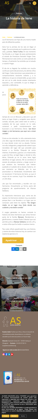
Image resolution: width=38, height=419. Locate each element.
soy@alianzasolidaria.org (9, 345)
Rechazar (14, 416)
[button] (34, 3)
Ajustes (11, 406)
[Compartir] (13, 249)
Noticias (19, 13)
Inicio (3, 37)
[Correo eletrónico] (21, 249)
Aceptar (6, 416)
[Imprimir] (24, 249)
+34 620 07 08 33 (21, 343)
